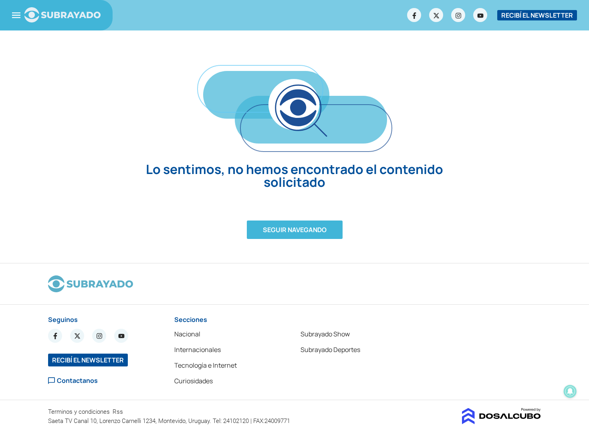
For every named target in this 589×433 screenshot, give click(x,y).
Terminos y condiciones (79, 411)
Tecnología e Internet (205, 365)
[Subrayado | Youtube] (480, 15)
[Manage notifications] (570, 391)
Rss (119, 411)
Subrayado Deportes (330, 349)
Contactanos (77, 380)
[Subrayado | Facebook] (414, 15)
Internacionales (197, 349)
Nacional (187, 334)
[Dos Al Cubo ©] (501, 421)
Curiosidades (193, 380)
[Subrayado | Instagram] (458, 15)
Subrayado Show (325, 334)
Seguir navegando (295, 229)
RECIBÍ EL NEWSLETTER (537, 15)
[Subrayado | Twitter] (436, 15)
